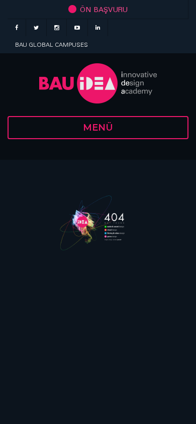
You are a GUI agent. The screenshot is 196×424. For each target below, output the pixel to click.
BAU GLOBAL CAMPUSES (51, 44)
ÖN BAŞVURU (103, 9)
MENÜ (98, 127)
